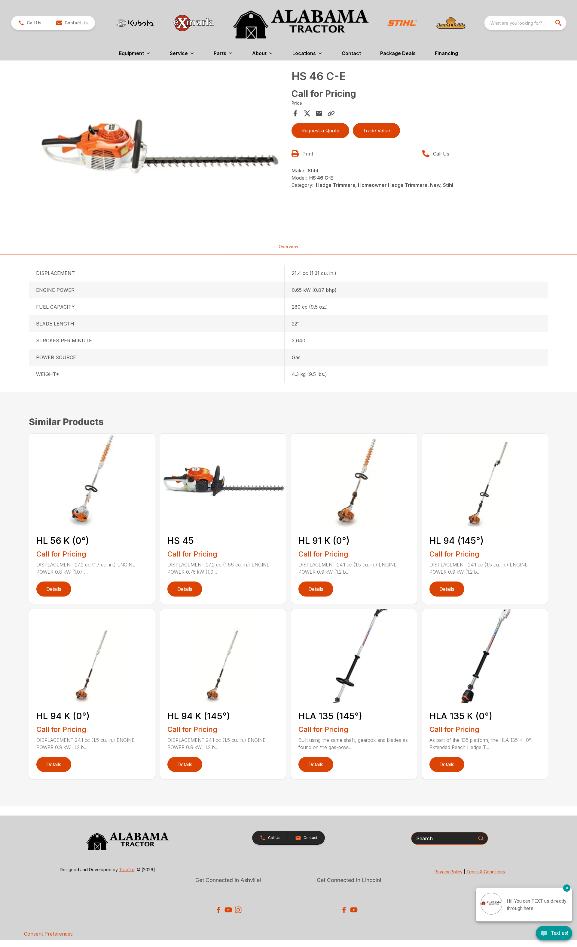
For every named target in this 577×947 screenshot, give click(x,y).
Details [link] (53, 589)
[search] (559, 23)
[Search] (480, 838)
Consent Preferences (48, 934)
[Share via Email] (319, 113)
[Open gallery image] (158, 146)
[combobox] (525, 23)
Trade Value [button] (376, 131)
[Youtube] (228, 909)
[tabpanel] (158, 147)
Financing (446, 53)
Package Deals (398, 53)
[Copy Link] (331, 113)
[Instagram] (238, 909)
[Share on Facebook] (295, 113)
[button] (30, 22)
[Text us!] (554, 933)
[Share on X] (307, 113)
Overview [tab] (288, 246)
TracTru (126, 869)
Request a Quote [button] (320, 131)
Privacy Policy (449, 871)
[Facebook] (218, 909)
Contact (351, 53)
